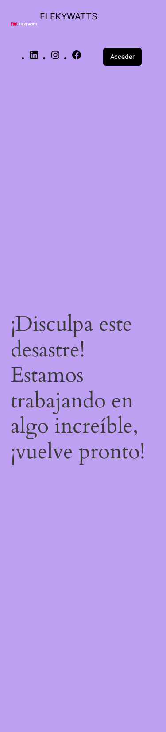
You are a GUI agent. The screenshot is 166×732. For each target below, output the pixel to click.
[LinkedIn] (34, 58)
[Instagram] (55, 58)
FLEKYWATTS (68, 16)
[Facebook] (76, 58)
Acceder (122, 56)
